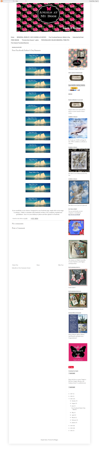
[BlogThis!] (33, 218)
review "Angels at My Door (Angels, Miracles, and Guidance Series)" (77, 381)
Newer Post (15, 265)
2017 (71, 394)
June (73, 406)
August (74, 403)
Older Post (60, 265)
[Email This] (31, 218)
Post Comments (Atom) (24, 268)
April (73, 415)
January (74, 422)
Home (12, 37)
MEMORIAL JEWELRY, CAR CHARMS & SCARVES (31, 37)
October (74, 401)
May (73, 412)
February (74, 420)
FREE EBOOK (15, 40)
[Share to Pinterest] (37, 218)
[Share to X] (34, 218)
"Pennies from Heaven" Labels (30, 40)
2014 (71, 425)
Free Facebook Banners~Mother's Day (59, 37)
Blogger (56, 440)
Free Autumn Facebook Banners (20, 43)
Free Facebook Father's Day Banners (78, 408)
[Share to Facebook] (36, 218)
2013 (71, 428)
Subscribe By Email (78, 37)
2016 (71, 396)
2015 (71, 399)
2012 (71, 430)
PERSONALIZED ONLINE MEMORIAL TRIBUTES (55, 40)
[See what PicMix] (76, 235)
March (73, 417)
